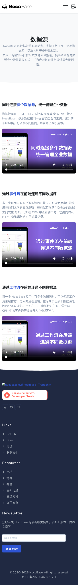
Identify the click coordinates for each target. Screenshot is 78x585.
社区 (9, 484)
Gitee (9, 440)
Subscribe (11, 548)
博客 (9, 478)
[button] (73, 6)
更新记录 (12, 490)
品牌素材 (12, 497)
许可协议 (12, 503)
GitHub (11, 434)
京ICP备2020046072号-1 (39, 577)
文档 (9, 472)
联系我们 (12, 453)
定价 (9, 446)
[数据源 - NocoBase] (17, 6)
